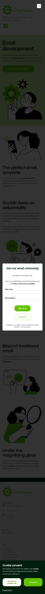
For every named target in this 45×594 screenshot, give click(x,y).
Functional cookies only (12, 582)
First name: (9, 289)
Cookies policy (7, 590)
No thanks (22, 317)
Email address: (10, 298)
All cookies (33, 582)
